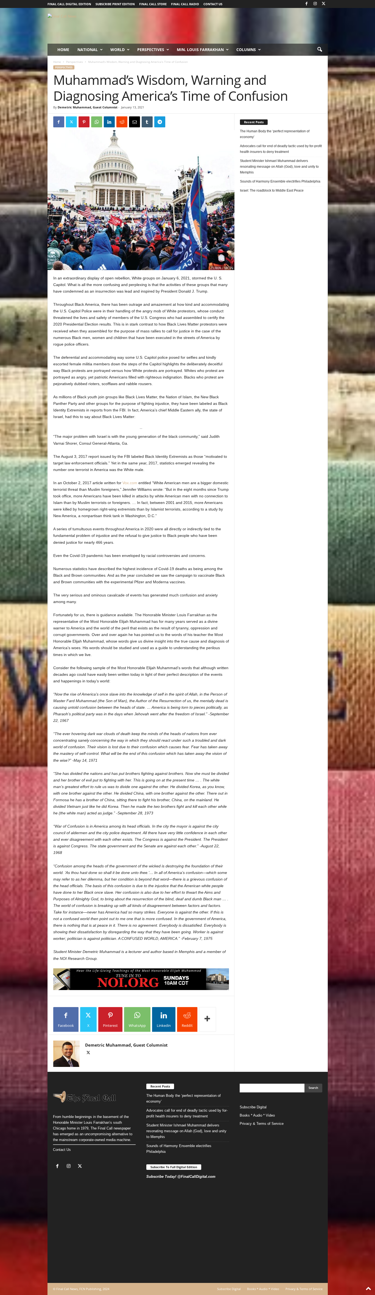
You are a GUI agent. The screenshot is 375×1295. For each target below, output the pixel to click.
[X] (323, 4)
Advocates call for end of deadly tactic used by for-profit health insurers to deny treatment (281, 149)
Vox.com (129, 483)
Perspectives (150, 49)
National (87, 49)
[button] (320, 50)
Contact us (212, 4)
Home (63, 49)
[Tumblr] (147, 121)
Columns (246, 49)
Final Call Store (153, 4)
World (117, 49)
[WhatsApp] (96, 121)
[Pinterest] (84, 121)
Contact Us (62, 1150)
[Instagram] (315, 4)
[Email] (134, 121)
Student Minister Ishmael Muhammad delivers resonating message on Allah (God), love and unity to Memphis (279, 166)
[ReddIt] (121, 121)
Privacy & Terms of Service (262, 1124)
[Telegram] (159, 121)
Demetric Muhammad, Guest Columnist (87, 107)
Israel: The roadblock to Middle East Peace (272, 190)
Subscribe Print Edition (115, 4)
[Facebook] (306, 4)
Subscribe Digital (253, 1107)
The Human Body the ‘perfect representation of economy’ (274, 134)
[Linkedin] (109, 121)
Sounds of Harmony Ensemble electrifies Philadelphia (280, 181)
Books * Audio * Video (257, 1115)
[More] (207, 1019)
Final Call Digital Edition (69, 4)
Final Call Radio (185, 4)
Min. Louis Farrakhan (200, 49)
